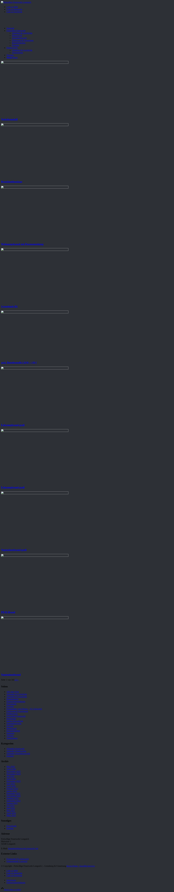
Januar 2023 (12, 791)
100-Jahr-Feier (13, 692)
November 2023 (14, 781)
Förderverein (12, 714)
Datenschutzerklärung (16, 701)
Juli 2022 (10, 806)
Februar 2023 (12, 788)
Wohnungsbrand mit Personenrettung (22, 244)
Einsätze (10, 706)
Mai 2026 (11, 766)
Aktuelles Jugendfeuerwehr (18, 753)
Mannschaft (12, 728)
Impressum (11, 718)
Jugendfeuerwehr (14, 723)
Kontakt (10, 726)
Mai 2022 (11, 810)
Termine (10, 736)
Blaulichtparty (13, 699)
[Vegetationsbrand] (34, 618)
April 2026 (11, 769)
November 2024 (14, 774)
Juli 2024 (10, 776)
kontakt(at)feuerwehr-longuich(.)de (23, 848)
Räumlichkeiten (13, 731)
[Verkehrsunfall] (34, 63)
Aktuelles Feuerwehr (15, 748)
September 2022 (14, 801)
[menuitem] (90, 28)
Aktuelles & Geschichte (17, 694)
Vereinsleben (12, 738)
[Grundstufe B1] (34, 250)
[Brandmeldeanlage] (34, 125)
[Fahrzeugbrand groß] (34, 369)
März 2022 (11, 815)
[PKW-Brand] (34, 556)
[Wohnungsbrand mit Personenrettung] (34, 188)
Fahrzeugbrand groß (13, 425)
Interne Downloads (15, 721)
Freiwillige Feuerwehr (16, 716)
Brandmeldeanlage (11, 181)
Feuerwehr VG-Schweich (18, 859)
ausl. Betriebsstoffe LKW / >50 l (18, 362)
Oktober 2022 (12, 798)
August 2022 (12, 803)
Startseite (10, 733)
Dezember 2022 (13, 793)
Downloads (11, 704)
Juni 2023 (11, 784)
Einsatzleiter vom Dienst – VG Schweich (24, 709)
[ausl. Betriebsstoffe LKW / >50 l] (34, 312)
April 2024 (11, 779)
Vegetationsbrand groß (14, 549)
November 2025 (14, 771)
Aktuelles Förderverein (16, 751)
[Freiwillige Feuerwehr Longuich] (16, 2)
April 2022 (11, 813)
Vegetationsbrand (11, 674)
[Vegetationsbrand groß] (34, 493)
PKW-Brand (8, 612)
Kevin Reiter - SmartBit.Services (81, 866)
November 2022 (14, 796)
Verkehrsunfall (9, 119)
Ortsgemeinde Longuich (17, 861)
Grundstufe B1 (9, 306)
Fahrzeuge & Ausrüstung (17, 711)
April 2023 (11, 786)
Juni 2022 (11, 808)
